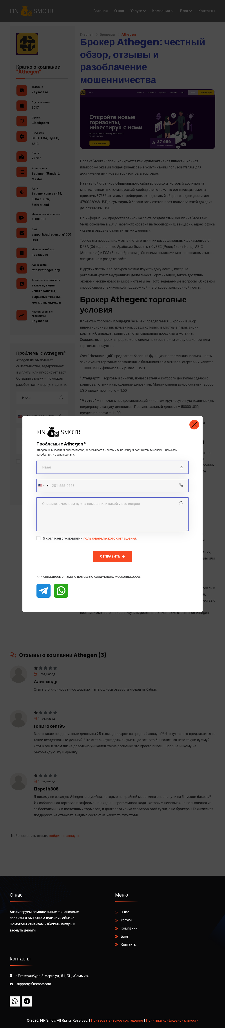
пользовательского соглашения (109, 538)
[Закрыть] (194, 424)
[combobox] (43, 485)
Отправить (110, 556)
